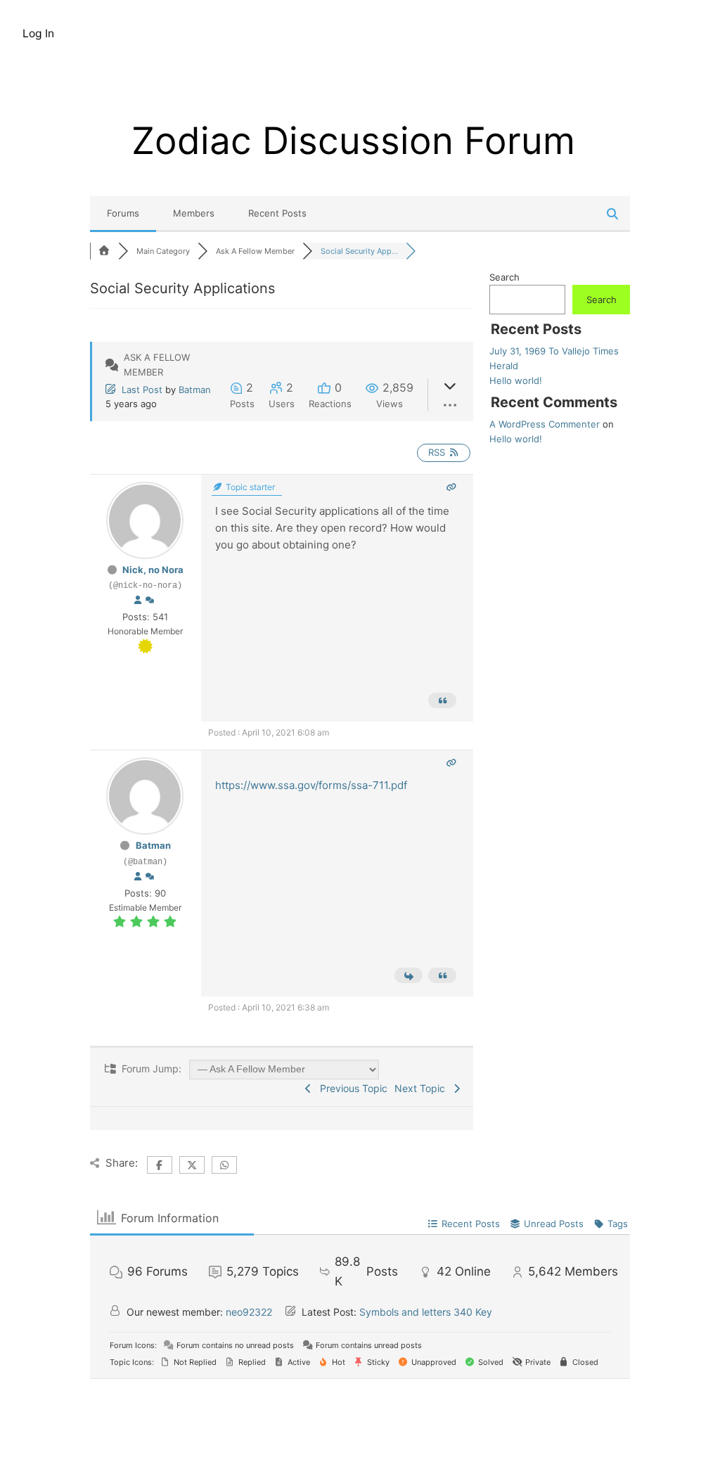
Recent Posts (277, 213)
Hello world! (515, 380)
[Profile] (138, 600)
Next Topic (422, 1088)
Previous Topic (350, 1088)
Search (504, 277)
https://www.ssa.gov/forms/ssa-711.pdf (311, 785)
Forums (123, 213)
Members (193, 213)
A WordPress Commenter (544, 424)
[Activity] (150, 600)
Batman (195, 389)
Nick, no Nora (153, 569)
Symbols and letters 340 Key (425, 1312)
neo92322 (249, 1312)
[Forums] (104, 251)
